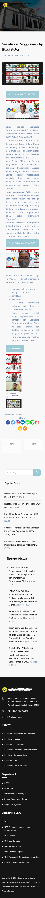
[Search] (37, 472)
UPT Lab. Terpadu (12, 841)
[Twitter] (13, 422)
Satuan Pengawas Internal (15, 799)
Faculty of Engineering (14, 744)
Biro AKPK (8, 788)
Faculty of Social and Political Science (20, 750)
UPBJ (6, 822)
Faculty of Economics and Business (19, 733)
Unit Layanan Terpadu (14, 852)
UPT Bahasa (9, 836)
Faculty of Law (10, 760)
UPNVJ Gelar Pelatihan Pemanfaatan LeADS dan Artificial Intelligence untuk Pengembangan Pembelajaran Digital (23, 598)
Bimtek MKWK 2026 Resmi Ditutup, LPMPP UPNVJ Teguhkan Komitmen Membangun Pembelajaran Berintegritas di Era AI (21, 655)
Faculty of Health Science (15, 766)
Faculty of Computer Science (17, 755)
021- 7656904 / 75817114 (19, 711)
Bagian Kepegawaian (13, 804)
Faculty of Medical (12, 739)
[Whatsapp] (27, 422)
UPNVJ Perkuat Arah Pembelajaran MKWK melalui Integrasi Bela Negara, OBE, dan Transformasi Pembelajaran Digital (22, 574)
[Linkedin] (22, 422)
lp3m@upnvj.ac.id (15, 717)
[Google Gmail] (37, 422)
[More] (25, 428)
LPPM (7, 783)
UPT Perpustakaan (12, 846)
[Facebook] (8, 422)
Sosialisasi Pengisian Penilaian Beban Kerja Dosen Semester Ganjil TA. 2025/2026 (21, 531)
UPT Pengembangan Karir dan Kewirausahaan (17, 829)
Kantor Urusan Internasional (16, 862)
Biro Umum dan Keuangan (15, 794)
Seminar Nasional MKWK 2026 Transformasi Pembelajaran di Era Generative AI (23, 614)
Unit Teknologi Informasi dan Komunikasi (22, 857)
